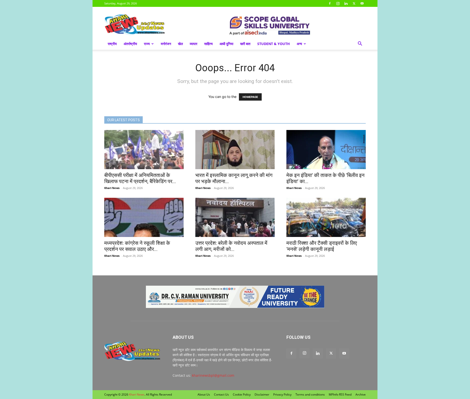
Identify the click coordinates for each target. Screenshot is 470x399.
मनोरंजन (166, 43)
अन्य (299, 43)
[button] (360, 44)
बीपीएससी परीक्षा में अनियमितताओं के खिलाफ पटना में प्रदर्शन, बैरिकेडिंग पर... (140, 178)
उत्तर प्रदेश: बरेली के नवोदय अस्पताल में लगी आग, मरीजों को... (231, 246)
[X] (354, 3)
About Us (204, 394)
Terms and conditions (310, 394)
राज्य (147, 43)
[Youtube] (362, 3)
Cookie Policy (242, 394)
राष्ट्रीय (112, 43)
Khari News (111, 188)
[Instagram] (337, 3)
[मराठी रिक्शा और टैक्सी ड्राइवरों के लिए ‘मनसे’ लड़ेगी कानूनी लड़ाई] (326, 217)
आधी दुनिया (226, 43)
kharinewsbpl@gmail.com (213, 375)
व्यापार (193, 43)
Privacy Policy (282, 394)
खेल (180, 43)
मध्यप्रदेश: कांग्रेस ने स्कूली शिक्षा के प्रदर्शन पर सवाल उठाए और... (137, 246)
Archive (360, 394)
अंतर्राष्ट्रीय (130, 43)
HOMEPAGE (250, 97)
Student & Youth (273, 43)
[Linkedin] (346, 3)
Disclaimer (262, 394)
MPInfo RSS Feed (340, 394)
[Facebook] (329, 3)
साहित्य (208, 43)
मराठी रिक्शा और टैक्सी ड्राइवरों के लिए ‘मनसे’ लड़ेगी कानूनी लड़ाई (321, 246)
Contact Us (221, 394)
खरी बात (245, 43)
